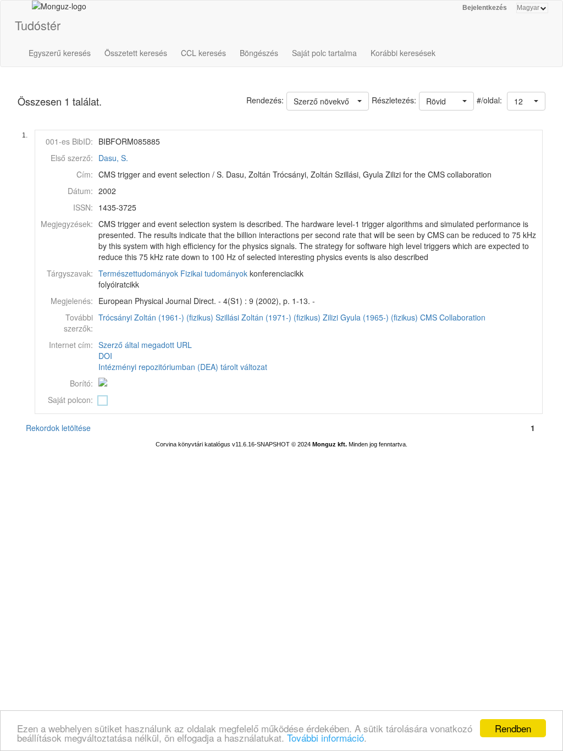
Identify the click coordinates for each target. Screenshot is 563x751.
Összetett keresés (135, 52)
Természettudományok (138, 273)
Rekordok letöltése (58, 427)
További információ (325, 737)
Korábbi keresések (403, 52)
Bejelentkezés (484, 8)
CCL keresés (203, 52)
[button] (526, 101)
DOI (105, 355)
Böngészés (259, 52)
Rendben (513, 728)
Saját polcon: (70, 399)
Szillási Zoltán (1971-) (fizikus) (268, 317)
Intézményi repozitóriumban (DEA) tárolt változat (182, 366)
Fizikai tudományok (213, 273)
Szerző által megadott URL (145, 344)
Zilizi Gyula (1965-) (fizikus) (370, 317)
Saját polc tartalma (324, 52)
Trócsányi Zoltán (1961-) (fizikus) (155, 317)
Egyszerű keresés (60, 52)
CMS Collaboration (452, 317)
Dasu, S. (113, 157)
